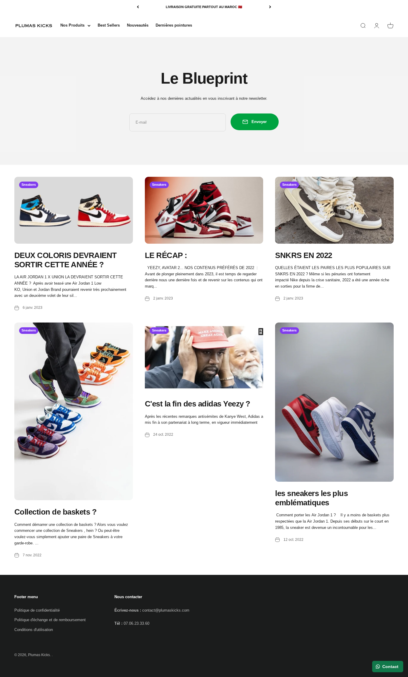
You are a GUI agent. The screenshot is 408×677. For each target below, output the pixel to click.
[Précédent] (138, 7)
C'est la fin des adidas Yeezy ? (197, 403)
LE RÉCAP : (166, 255)
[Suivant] (270, 7)
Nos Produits (72, 25)
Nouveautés (137, 25)
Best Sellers (109, 25)
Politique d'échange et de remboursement (50, 620)
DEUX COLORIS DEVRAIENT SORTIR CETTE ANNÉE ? (65, 260)
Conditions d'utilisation (33, 629)
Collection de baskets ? (55, 511)
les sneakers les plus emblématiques (311, 498)
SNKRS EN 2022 (303, 255)
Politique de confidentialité (37, 610)
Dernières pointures (174, 25)
